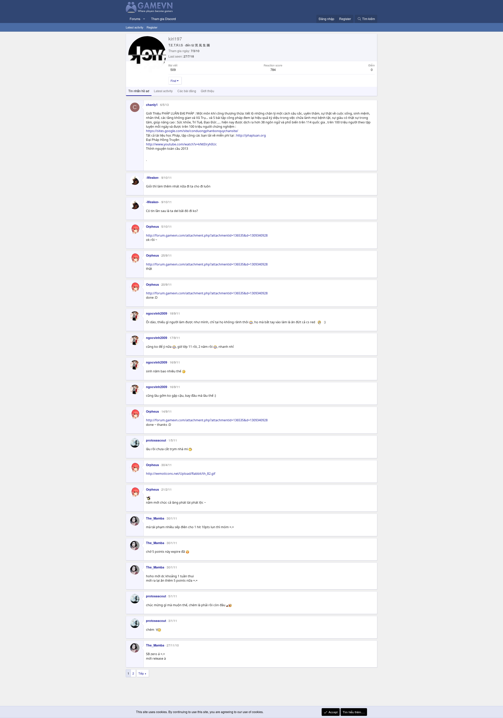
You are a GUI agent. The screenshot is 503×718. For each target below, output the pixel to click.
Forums (135, 19)
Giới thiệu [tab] (207, 91)
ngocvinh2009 (156, 313)
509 (173, 69)
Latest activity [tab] (163, 91)
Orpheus (152, 226)
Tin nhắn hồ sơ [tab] (138, 91)
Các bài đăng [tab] (186, 91)
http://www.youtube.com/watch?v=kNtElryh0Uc (181, 144)
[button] (144, 19)
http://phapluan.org (251, 135)
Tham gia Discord (163, 19)
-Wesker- (152, 177)
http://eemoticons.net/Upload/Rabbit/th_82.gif (180, 473)
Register (152, 27)
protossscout (156, 440)
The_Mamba (155, 518)
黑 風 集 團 (202, 45)
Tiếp (141, 673)
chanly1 (152, 104)
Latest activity (134, 27)
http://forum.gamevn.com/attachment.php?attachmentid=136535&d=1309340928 (207, 235)
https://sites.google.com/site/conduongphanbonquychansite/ (192, 131)
